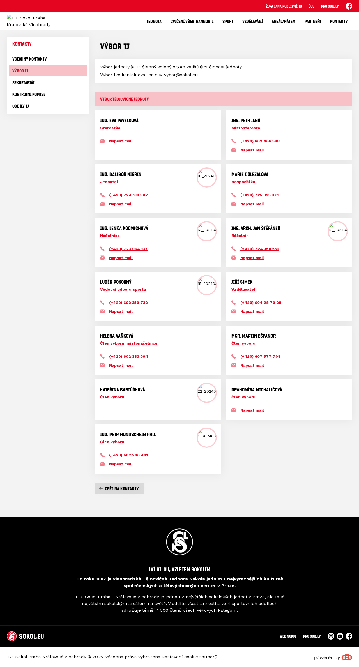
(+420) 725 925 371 (259, 195)
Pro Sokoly (330, 6)
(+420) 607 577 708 (260, 356)
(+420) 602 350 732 (128, 302)
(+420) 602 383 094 (128, 356)
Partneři (313, 21)
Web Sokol (288, 636)
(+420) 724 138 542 (128, 195)
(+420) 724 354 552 (259, 248)
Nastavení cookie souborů (189, 656)
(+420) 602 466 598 (260, 141)
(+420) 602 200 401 (128, 455)
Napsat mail (121, 141)
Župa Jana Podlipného (284, 6)
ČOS (311, 6)
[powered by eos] (333, 657)
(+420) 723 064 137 (128, 248)
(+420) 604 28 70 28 (260, 302)
